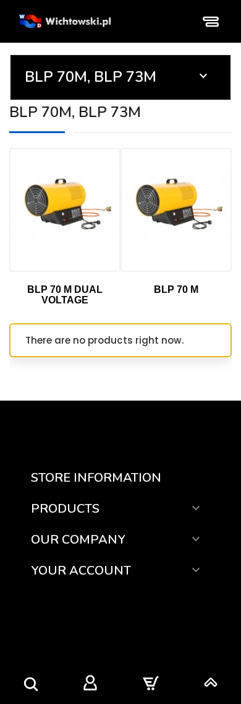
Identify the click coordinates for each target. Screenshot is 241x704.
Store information (96, 477)
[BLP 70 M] (176, 210)
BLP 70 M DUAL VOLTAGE (65, 295)
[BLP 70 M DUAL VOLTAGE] (64, 210)
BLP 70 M (176, 289)
